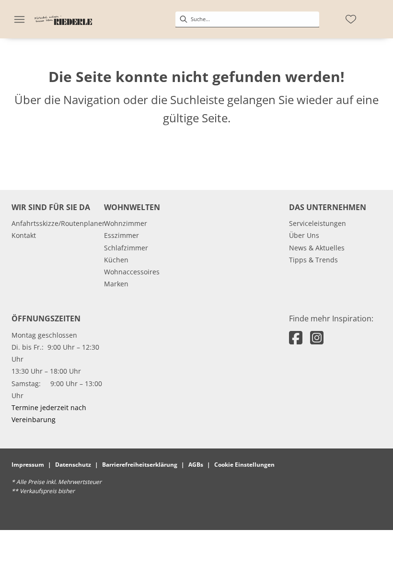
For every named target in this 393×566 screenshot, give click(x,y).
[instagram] (317, 337)
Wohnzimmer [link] (125, 223)
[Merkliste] (350, 19)
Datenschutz (73, 464)
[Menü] (19, 19)
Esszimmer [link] (121, 235)
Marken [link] (116, 283)
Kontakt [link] (24, 235)
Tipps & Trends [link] (313, 259)
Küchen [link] (116, 259)
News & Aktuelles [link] (317, 247)
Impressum (28, 464)
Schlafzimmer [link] (126, 247)
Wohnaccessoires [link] (132, 271)
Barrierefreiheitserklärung (139, 464)
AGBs (195, 464)
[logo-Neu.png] (63, 19)
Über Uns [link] (304, 235)
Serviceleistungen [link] (317, 223)
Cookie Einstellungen (244, 464)
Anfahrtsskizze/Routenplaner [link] (58, 223)
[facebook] (295, 337)
